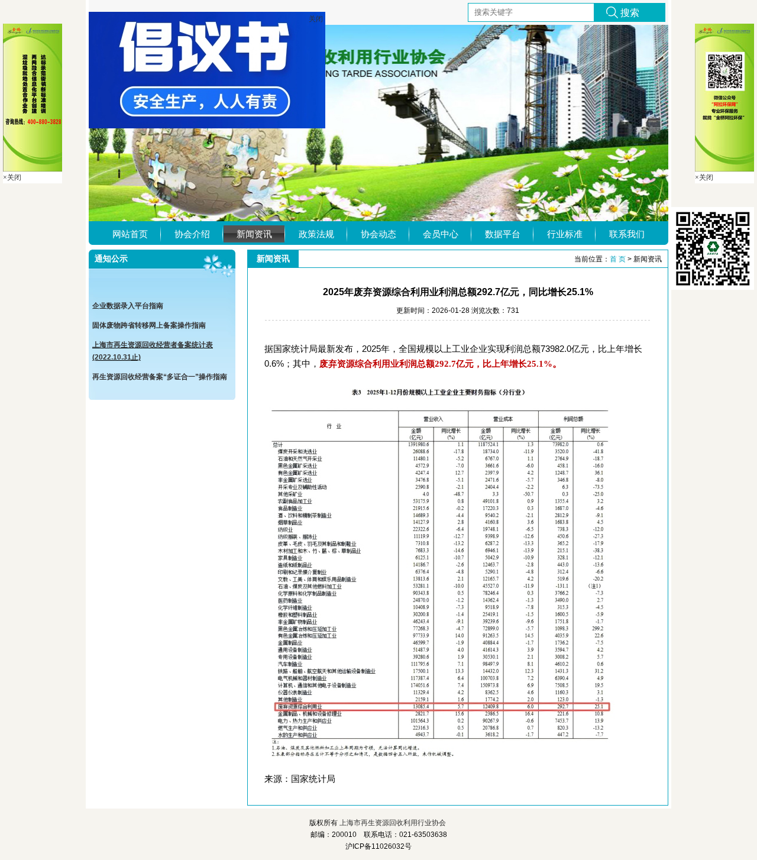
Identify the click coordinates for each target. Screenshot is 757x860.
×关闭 (12, 177)
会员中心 (440, 234)
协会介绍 (192, 234)
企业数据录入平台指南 (127, 299)
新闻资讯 (254, 234)
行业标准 (565, 234)
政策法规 (316, 234)
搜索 (629, 13)
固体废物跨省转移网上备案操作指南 (149, 319)
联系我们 (627, 234)
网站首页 (130, 234)
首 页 (618, 259)
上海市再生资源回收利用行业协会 (392, 823)
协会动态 (378, 234)
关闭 (345, 25)
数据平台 (502, 234)
